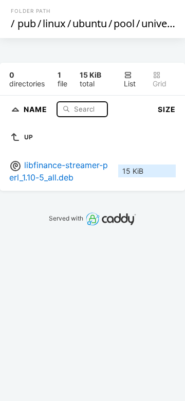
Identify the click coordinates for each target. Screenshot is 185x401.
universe (161, 23)
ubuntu (89, 23)
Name (36, 108)
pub (26, 23)
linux (54, 23)
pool (124, 23)
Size (167, 109)
